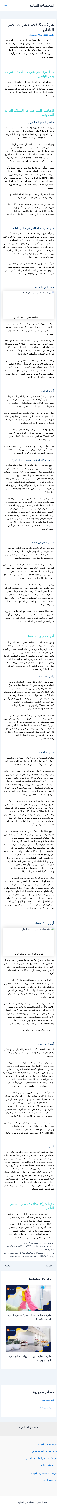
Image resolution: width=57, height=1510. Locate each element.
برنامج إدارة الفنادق (45, 1407)
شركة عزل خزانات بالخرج (34, 1030)
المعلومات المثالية (42, 5)
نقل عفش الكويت (49, 1480)
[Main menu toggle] (6, 5)
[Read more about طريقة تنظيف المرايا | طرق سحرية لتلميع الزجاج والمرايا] (28, 1298)
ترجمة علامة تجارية (49, 1465)
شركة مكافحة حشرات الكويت (44, 1473)
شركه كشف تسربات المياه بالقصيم (41, 1458)
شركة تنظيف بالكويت (47, 1444)
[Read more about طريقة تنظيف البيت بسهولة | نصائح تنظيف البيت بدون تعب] (28, 1339)
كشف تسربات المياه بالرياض (44, 1451)
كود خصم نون (48, 1400)
